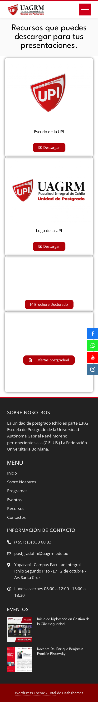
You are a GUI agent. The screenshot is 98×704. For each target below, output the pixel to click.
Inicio (12, 473)
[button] (49, 147)
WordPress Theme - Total (35, 692)
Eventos (14, 499)
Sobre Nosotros (21, 482)
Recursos (15, 508)
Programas (17, 490)
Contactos (16, 517)
